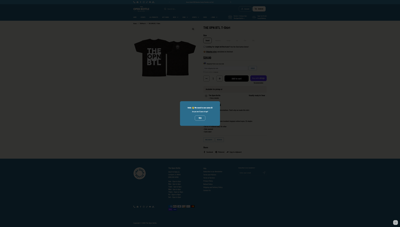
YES (200, 118)
